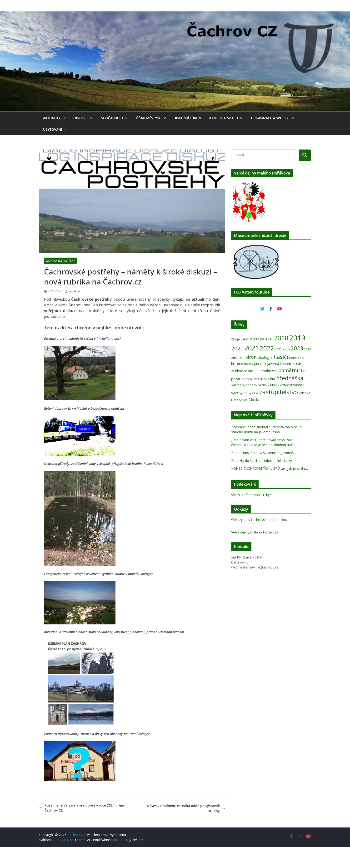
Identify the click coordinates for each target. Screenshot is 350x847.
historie (237, 363)
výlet (235, 392)
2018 (281, 338)
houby (248, 364)
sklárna (236, 385)
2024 (307, 349)
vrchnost (286, 385)
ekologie (265, 357)
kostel (298, 363)
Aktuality (51, 118)
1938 (261, 339)
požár (235, 378)
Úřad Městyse (148, 118)
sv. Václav (260, 385)
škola (254, 400)
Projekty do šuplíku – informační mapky (261, 460)
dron (251, 357)
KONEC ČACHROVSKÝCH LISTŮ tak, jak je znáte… (269, 468)
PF (305, 370)
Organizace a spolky (270, 118)
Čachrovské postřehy (60, 260)
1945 (269, 339)
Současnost (112, 118)
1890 (245, 339)
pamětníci (290, 370)
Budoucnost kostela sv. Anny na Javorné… (263, 452)
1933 (253, 339)
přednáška (289, 378)
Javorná (273, 363)
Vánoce (298, 385)
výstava (254, 393)
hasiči (281, 356)
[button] (63, 118)
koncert (285, 363)
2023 (297, 348)
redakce (74, 291)
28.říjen (236, 339)
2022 (267, 348)
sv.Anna (247, 385)
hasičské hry (296, 357)
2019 (297, 338)
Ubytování (52, 129)
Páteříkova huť (264, 379)
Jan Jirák (260, 363)
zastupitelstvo (279, 392)
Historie (80, 118)
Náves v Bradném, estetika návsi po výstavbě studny (183, 808)
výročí (244, 393)
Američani (238, 358)
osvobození (268, 371)
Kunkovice (239, 370)
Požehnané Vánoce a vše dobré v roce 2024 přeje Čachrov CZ (84, 807)
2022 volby (282, 349)
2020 (237, 348)
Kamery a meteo (223, 118)
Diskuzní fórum (188, 118)
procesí (246, 379)
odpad (253, 370)
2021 (252, 348)
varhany (273, 385)
